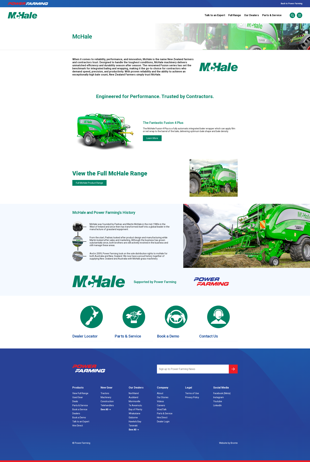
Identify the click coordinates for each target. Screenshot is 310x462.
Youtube (217, 401)
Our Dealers (251, 15)
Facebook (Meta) (222, 393)
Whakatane (134, 413)
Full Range (234, 15)
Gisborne (133, 417)
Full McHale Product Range (89, 183)
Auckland (133, 397)
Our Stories (162, 397)
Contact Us (208, 336)
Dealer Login (163, 421)
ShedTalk (161, 409)
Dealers (76, 413)
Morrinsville (134, 401)
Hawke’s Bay (135, 421)
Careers (161, 405)
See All (105, 409)
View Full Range (80, 393)
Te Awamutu (135, 405)
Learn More (152, 138)
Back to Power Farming (291, 3)
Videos (160, 401)
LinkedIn (217, 405)
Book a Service (79, 409)
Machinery (106, 397)
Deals (75, 401)
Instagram (218, 397)
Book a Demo (168, 336)
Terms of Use (192, 393)
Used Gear (77, 397)
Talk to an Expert (215, 15)
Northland (134, 393)
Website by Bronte (228, 443)
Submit (233, 369)
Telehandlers (107, 405)
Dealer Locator (85, 336)
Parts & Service (272, 15)
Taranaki (133, 425)
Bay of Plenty (135, 409)
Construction (107, 401)
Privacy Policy (192, 397)
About (160, 393)
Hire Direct (77, 425)
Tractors (105, 393)
